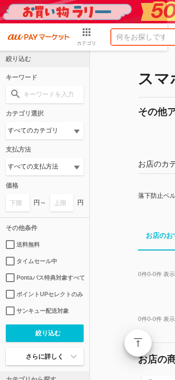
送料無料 (28, 244)
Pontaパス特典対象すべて (50, 277)
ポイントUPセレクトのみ (50, 294)
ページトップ (138, 343)
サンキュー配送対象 (43, 310)
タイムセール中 (37, 261)
